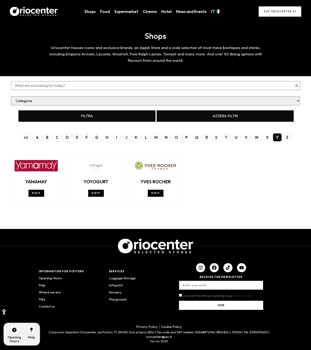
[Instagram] (200, 267)
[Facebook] (214, 267)
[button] (4, 312)
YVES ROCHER (155, 181)
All (25, 137)
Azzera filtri (225, 115)
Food (105, 11)
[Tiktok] (227, 267)
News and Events (191, 11)
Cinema (150, 11)
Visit (36, 193)
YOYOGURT (96, 181)
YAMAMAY (36, 181)
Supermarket (126, 11)
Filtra (87, 115)
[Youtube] (241, 267)
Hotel (166, 11)
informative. (244, 296)
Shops (90, 11)
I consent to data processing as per (218, 296)
